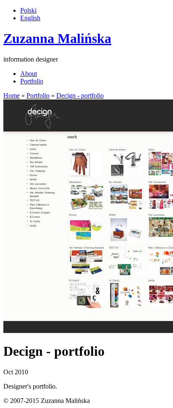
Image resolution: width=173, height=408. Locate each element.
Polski (28, 10)
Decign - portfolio (80, 95)
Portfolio (31, 81)
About (28, 73)
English (30, 17)
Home (11, 95)
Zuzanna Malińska (57, 38)
